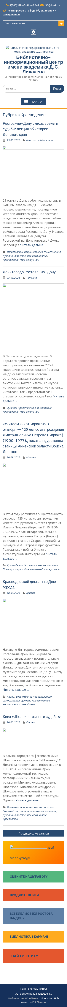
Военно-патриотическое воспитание (30, 807)
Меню (37, 102)
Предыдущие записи (33, 833)
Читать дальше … (33, 245)
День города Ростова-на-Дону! (30, 272)
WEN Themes (38, 1002)
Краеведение (10, 259)
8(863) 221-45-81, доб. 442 (24, 5)
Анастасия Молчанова (40, 140)
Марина (31, 457)
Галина (30, 722)
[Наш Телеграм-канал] (33, 32)
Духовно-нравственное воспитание (25, 256)
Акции (10, 696)
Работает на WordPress (23, 998)
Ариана (30, 593)
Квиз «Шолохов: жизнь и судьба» (32, 716)
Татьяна (31, 277)
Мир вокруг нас (29, 259)
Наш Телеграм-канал (33, 989)
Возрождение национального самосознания (34, 252)
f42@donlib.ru (52, 5)
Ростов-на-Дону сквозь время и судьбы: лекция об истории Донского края (30, 129)
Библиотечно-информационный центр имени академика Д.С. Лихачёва (33, 64)
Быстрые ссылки (15, 23)
